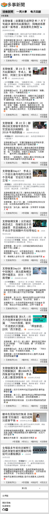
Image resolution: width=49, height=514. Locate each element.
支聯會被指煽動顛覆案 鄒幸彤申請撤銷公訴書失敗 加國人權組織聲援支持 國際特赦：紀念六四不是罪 (25, 432)
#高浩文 (43, 482)
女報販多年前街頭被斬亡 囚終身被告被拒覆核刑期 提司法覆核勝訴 (18, 450)
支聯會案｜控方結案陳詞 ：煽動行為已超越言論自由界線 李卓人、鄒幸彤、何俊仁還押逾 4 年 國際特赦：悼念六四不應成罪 (24, 98)
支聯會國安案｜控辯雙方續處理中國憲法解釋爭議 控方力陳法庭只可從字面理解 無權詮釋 (25, 291)
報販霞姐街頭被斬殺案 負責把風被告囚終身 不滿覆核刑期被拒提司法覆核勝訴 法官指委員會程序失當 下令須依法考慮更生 (25, 471)
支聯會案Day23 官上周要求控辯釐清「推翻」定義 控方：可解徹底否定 (25, 91)
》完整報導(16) (10, 360)
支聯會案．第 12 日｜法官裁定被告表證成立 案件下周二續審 (24, 247)
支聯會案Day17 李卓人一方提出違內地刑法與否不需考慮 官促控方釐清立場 (16, 176)
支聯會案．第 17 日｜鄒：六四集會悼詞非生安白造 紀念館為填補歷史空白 (24, 203)
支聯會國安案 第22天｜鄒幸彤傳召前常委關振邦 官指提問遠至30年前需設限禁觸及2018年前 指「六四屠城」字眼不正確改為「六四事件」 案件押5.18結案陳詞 (24, 151)
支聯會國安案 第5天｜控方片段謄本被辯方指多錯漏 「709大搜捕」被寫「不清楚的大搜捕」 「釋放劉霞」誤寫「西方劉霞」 (23, 323)
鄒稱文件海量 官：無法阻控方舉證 (19, 438)
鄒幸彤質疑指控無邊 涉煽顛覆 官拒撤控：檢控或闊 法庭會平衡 (17, 417)
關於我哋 (6, 503)
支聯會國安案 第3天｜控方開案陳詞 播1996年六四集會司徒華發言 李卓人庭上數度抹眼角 (17, 373)
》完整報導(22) (10, 163)
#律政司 (34, 482)
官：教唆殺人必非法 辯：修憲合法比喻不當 (23, 256)
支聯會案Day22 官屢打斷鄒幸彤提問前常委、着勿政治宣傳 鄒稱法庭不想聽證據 (25, 143)
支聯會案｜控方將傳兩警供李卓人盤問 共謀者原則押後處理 (24, 355)
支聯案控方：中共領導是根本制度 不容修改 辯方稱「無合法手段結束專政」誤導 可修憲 (24, 304)
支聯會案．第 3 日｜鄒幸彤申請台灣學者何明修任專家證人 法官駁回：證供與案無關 (25, 396)
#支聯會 (43, 61)
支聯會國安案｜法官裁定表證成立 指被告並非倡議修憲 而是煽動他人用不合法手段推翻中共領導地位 (19, 226)
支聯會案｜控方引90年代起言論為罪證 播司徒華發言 (24, 391)
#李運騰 (25, 61)
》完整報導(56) (10, 213)
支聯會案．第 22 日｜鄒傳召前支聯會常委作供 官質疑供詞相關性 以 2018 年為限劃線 (16, 128)
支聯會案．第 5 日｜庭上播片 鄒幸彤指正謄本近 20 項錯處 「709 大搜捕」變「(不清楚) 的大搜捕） (25, 343)
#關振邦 (34, 163)
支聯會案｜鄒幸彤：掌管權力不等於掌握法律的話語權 (25, 56)
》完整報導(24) (10, 308)
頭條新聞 (8, 11)
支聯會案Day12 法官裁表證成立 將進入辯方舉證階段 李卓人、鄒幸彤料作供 (25, 252)
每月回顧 (35, 11)
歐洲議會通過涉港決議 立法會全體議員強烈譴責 (25, 401)
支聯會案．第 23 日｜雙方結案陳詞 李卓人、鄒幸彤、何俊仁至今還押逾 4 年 (16, 73)
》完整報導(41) (10, 61)
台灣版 (5, 496)
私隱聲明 (6, 506)
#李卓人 (43, 63)
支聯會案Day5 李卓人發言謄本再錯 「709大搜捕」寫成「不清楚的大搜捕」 (25, 350)
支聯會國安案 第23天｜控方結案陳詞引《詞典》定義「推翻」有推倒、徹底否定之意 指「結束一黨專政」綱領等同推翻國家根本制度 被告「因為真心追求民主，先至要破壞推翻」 (25, 106)
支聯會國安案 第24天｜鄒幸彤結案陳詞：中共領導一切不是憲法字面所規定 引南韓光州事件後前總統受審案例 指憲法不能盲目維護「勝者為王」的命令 (25, 43)
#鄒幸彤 (34, 61)
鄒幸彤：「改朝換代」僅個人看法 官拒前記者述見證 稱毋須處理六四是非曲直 (24, 158)
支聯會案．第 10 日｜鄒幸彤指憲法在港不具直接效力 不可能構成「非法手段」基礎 (24, 298)
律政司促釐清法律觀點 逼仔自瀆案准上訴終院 (24, 477)
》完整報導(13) (10, 115)
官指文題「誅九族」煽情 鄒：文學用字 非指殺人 (24, 208)
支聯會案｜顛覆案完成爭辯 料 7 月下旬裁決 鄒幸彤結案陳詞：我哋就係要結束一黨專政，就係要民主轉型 (24, 24)
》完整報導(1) (10, 406)
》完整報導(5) (10, 260)
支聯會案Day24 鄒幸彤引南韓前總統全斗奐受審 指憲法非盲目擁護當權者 (25, 50)
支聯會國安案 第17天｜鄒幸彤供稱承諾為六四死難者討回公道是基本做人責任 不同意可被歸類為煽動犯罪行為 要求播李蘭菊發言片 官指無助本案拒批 (25, 196)
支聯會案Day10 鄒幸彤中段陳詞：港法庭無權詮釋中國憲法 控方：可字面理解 (16, 273)
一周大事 (21, 11)
